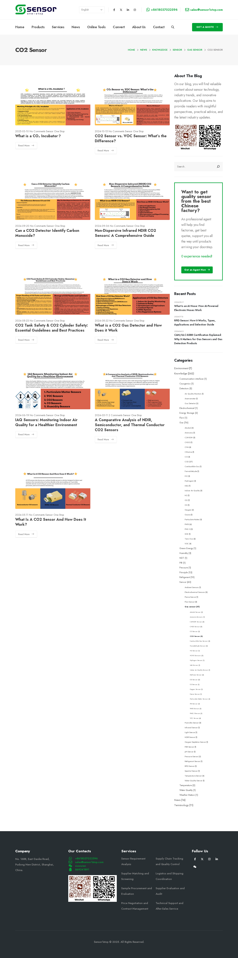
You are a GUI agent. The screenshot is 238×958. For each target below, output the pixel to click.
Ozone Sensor (195, 694)
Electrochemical (186, 408)
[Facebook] (195, 859)
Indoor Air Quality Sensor (199, 670)
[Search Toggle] (172, 27)
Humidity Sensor (192, 722)
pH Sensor (189, 751)
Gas (181, 422)
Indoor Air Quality (192, 490)
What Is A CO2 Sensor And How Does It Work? (50, 522)
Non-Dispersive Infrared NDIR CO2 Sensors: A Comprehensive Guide (125, 233)
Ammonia (189, 432)
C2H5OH (189, 437)
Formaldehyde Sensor (197, 646)
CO (186, 456)
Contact (159, 27)
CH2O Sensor (195, 627)
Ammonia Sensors (196, 617)
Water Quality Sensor (193, 780)
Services (58, 27)
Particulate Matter (192, 519)
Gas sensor (190, 606)
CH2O (187, 442)
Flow (181, 417)
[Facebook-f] (114, 10)
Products (38, 27)
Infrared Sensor (191, 727)
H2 (186, 476)
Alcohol (188, 428)
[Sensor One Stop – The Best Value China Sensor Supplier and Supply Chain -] (36, 9)
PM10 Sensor (194, 708)
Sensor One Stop (55, 131)
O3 (186, 505)
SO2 (186, 534)
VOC (187, 543)
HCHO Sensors (195, 655)
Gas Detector (190, 403)
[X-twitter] (121, 10)
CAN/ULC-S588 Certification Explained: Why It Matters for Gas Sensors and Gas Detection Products (198, 339)
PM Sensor (193, 704)
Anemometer (190, 398)
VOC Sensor (194, 718)
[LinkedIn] (217, 859)
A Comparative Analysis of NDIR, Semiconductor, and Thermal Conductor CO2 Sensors (130, 425)
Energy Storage (186, 412)
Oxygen (188, 509)
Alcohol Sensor (195, 612)
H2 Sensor (194, 651)
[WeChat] (195, 866)
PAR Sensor (189, 746)
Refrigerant (184, 577)
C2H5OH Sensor (196, 622)
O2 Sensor (193, 680)
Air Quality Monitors (193, 393)
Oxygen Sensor (195, 689)
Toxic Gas (189, 538)
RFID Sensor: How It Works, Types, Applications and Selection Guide (194, 322)
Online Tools (96, 27)
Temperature (185, 785)
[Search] (218, 166)
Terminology (181, 805)
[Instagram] (135, 10)
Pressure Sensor (191, 756)
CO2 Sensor (195, 636)
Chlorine (188, 452)
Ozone (187, 514)
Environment (181, 368)
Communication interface (191, 378)
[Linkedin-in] (128, 10)
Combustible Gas (192, 466)
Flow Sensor (189, 601)
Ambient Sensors (192, 587)
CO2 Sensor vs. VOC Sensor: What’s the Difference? (131, 138)
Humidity (183, 553)
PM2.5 (187, 529)
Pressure (183, 567)
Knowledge (180, 373)
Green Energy (186, 548)
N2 (186, 495)
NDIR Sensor (190, 737)
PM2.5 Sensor (195, 713)
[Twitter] (202, 859)
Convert (119, 27)
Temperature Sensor (193, 775)
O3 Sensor (193, 684)
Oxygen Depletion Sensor (195, 742)
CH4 (187, 447)
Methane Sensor (196, 675)
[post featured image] (52, 104)
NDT (181, 557)
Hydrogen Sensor (196, 660)
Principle (183, 572)
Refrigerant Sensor (192, 761)
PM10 (187, 524)
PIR (180, 562)
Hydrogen (189, 481)
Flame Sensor (190, 597)
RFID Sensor (189, 766)
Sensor (182, 582)
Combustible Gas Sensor (199, 641)
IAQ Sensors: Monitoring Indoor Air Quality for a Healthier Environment (46, 422)
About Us (139, 27)
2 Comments (115, 415)
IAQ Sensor (194, 665)
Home (19, 27)
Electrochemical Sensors (195, 592)
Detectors (184, 388)
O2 (186, 500)
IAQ (186, 485)
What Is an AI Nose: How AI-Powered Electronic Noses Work (196, 308)
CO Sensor (193, 631)
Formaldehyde (191, 471)
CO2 (187, 461)
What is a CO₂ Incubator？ (38, 136)
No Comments (37, 131)
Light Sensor (190, 732)
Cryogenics (185, 383)
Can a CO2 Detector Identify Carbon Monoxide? (47, 233)
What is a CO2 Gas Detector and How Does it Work (128, 328)
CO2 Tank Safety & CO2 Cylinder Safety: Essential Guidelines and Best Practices (51, 328)
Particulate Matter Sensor (199, 699)
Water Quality (185, 790)
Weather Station (187, 794)
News (76, 27)
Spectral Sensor (191, 771)
